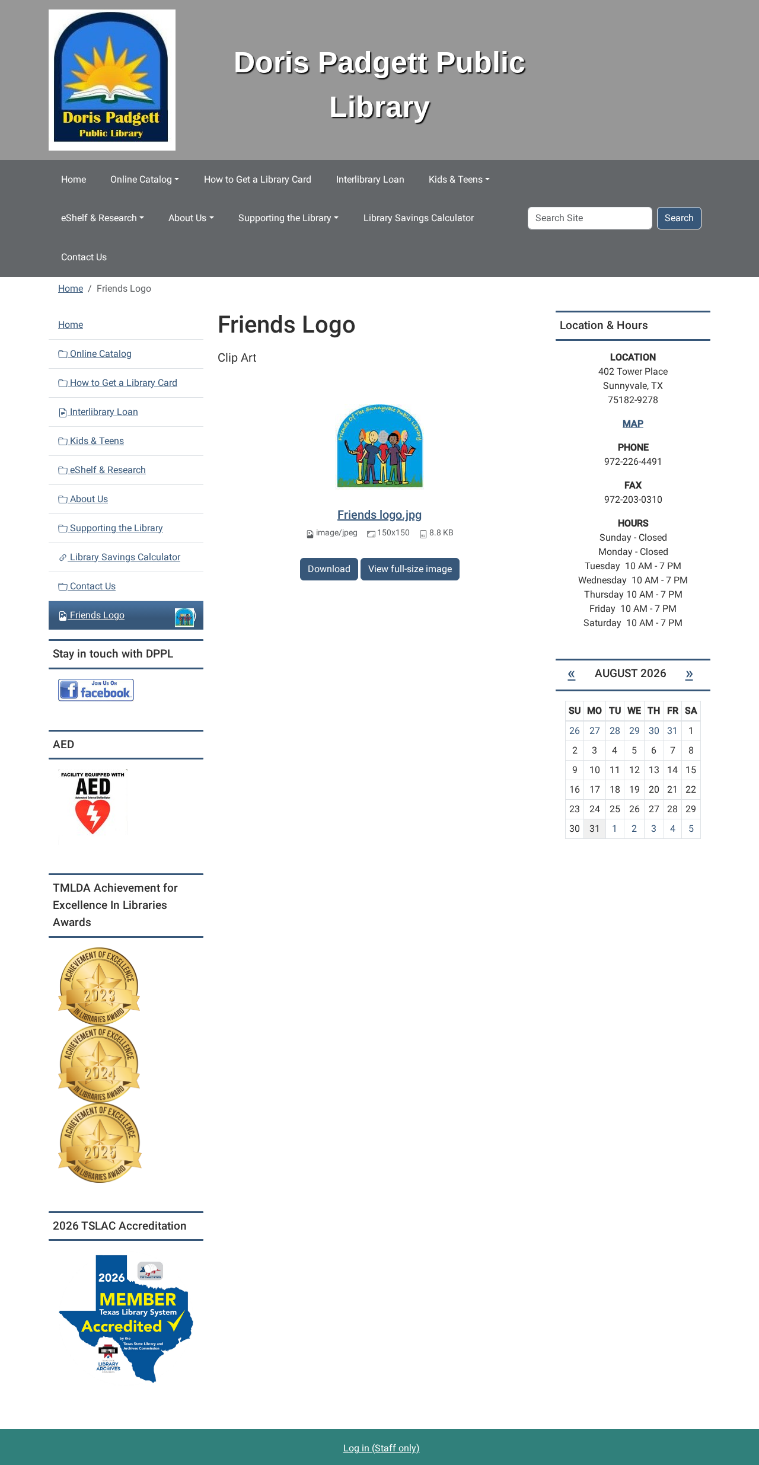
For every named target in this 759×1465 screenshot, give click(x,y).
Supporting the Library (284, 218)
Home (73, 179)
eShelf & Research (99, 218)
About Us (187, 218)
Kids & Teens (456, 179)
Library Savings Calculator (418, 218)
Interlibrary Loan (370, 179)
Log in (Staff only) (381, 1448)
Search (679, 218)
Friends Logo (97, 615)
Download (329, 568)
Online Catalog (141, 179)
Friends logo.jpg (379, 515)
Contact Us (84, 257)
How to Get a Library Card (257, 179)
